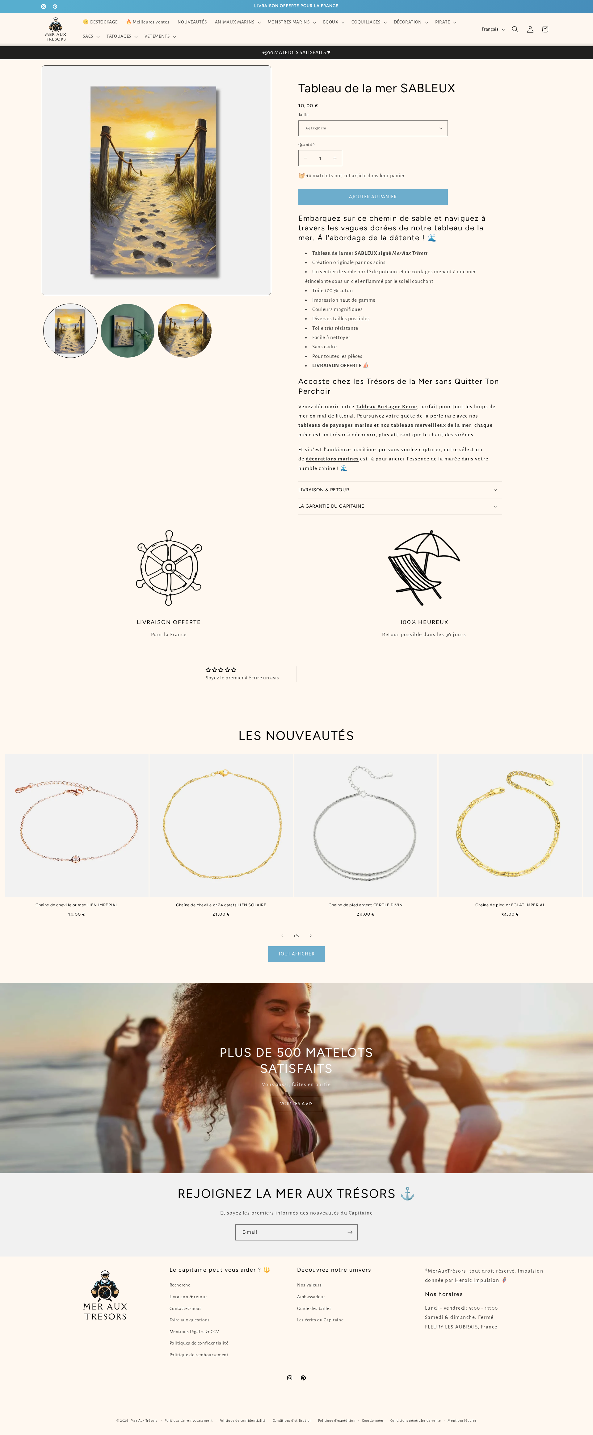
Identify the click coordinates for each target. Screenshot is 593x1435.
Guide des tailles (314, 1308)
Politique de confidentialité (243, 1420)
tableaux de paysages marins (335, 425)
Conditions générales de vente (415, 1420)
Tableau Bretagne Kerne (386, 406)
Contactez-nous (186, 1308)
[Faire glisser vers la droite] (311, 936)
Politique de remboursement (199, 1355)
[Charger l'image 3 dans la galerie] (185, 331)
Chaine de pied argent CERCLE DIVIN (365, 905)
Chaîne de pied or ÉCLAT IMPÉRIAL (510, 905)
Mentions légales (462, 1420)
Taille (303, 115)
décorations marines (332, 459)
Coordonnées (373, 1420)
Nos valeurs (309, 1285)
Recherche (180, 1285)
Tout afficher (296, 953)
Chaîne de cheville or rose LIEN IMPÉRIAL (77, 905)
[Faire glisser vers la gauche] (282, 936)
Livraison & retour (188, 1296)
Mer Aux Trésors (144, 1420)
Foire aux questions (190, 1320)
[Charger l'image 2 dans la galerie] (127, 331)
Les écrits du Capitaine (320, 1320)
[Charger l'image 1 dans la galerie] (70, 331)
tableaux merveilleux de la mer (431, 425)
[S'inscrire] (350, 1232)
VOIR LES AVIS (296, 1103)
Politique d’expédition (336, 1420)
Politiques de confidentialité (199, 1343)
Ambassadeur (311, 1296)
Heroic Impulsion (477, 1280)
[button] (237, 22)
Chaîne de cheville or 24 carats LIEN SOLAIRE (221, 905)
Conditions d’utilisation (292, 1420)
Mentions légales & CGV (195, 1331)
